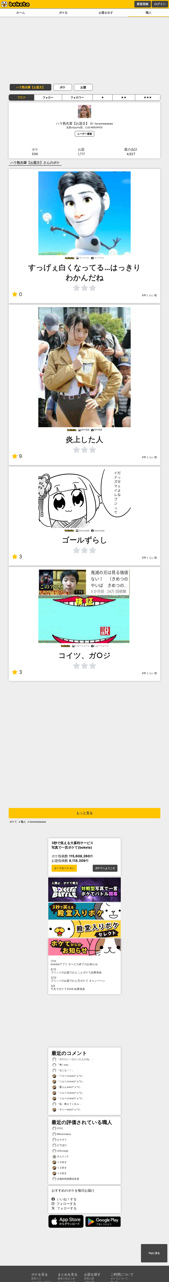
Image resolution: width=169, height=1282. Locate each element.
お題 (83, 87)
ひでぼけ (62, 1145)
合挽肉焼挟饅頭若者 (68, 1178)
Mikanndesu (64, 1134)
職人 (148, 12)
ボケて (13, 821)
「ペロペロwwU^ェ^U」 (70, 1075)
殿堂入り (36, 1278)
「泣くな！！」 (65, 1070)
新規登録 (142, 4)
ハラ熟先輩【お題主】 (30, 87)
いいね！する (66, 1199)
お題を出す (106, 12)
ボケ (63, 87)
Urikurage (62, 1150)
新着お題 (89, 1278)
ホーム (20, 12)
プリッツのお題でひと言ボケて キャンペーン (78, 979)
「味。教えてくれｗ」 (69, 1103)
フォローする (65, 1204)
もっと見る (84, 813)
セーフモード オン (64, 868)
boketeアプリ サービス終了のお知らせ (74, 963)
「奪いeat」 (63, 1064)
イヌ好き (62, 1162)
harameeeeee (38, 821)
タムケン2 (62, 1156)
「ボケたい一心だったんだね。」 (75, 1059)
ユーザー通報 (84, 133)
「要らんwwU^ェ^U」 (69, 1087)
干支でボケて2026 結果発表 (68, 987)
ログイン (160, 4)
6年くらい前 (149, 295)
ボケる (63, 12)
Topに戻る (154, 1253)
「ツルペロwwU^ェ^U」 (70, 1081)
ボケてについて (119, 1278)
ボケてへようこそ (105, 868)
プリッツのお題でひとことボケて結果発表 (76, 971)
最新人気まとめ (66, 1278)
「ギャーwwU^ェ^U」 (69, 1109)
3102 (60, 1128)
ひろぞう (62, 1139)
